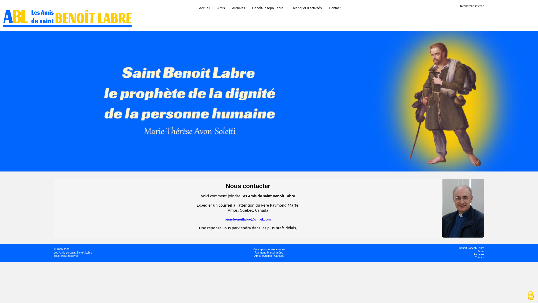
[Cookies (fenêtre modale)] (530, 296)
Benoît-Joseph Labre (267, 8)
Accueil (204, 8)
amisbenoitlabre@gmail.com (248, 219)
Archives (238, 8)
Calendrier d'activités (306, 8)
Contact (334, 8)
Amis (221, 8)
